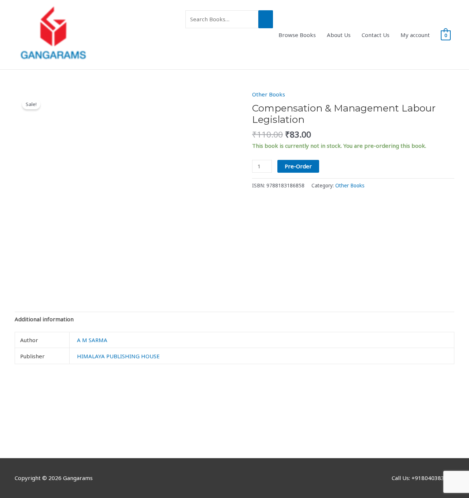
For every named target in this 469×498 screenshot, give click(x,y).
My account (415, 35)
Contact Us (375, 35)
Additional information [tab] (44, 319)
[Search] (265, 19)
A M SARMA (92, 340)
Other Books (268, 94)
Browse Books (297, 35)
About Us (339, 35)
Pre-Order (298, 166)
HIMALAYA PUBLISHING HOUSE (118, 356)
